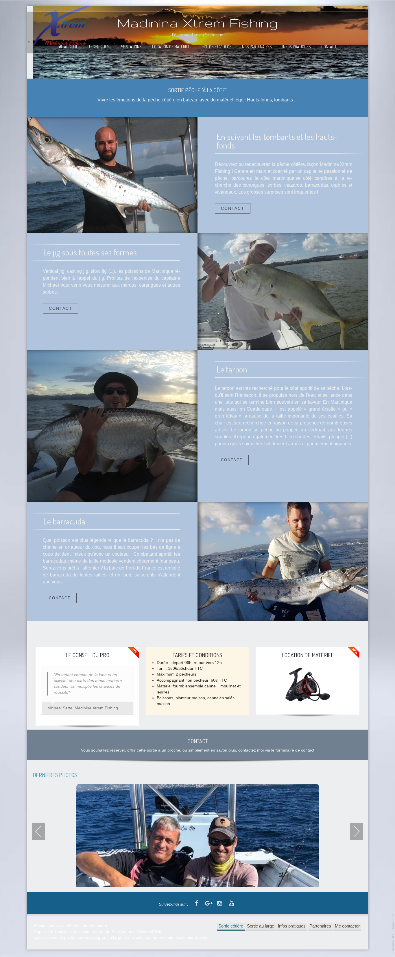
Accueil (71, 46)
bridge (283, 291)
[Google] (208, 903)
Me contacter (347, 925)
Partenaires (320, 925)
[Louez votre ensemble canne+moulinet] (307, 685)
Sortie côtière (230, 925)
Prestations (131, 46)
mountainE (112, 175)
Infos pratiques (296, 46)
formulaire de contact (295, 750)
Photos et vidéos (216, 46)
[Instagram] (219, 903)
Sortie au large (260, 925)
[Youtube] (231, 903)
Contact (329, 46)
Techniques (98, 46)
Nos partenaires (257, 46)
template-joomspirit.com (393, 932)
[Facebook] (196, 903)
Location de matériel (171, 46)
